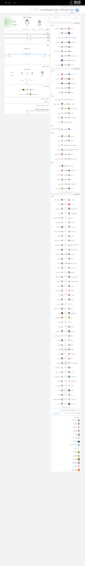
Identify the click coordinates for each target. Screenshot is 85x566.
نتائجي (13, 2)
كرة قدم (79, 6)
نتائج (71, 2)
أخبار (67, 2)
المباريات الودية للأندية (72, 6)
